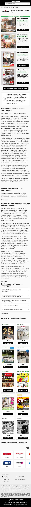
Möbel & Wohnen (8, 7)
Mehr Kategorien (5, 481)
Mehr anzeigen (4, 199)
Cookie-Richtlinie (23, 502)
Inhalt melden (16, 502)
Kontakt (5, 502)
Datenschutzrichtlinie (8, 504)
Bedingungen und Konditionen (20, 504)
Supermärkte (21, 476)
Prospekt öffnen (22, 29)
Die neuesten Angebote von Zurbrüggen (15, 88)
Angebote (6, 476)
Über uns (10, 502)
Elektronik (6, 479)
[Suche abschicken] (29, 4)
